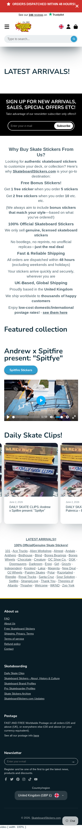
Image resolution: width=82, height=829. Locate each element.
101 (7, 551)
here (36, 735)
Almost (58, 551)
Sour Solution (65, 577)
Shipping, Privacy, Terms (19, 633)
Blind (38, 555)
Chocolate (24, 559)
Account (68, 26)
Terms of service (14, 638)
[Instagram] (24, 779)
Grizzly (66, 564)
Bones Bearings (55, 555)
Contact (9, 648)
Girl (56, 564)
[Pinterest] (18, 779)
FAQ (7, 618)
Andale (70, 551)
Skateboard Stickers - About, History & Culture (32, 678)
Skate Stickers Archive (17, 693)
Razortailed (65, 572)
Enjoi (48, 564)
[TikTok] (30, 779)
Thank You (48, 581)
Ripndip (10, 577)
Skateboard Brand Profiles (20, 683)
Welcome (41, 585)
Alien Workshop (40, 551)
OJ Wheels (14, 572)
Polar (51, 572)
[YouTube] (36, 779)
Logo (23, 26)
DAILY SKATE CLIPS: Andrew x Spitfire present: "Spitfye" (31, 483)
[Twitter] (12, 779)
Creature (40, 559)
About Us (9, 623)
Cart (75, 26)
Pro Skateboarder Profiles (19, 688)
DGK (72, 559)
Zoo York (68, 585)
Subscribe (63, 125)
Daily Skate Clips (14, 673)
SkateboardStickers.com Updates (24, 698)
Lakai (41, 568)
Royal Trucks (27, 577)
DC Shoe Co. (57, 559)
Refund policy (12, 643)
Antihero (10, 555)
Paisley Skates (35, 572)
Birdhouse (25, 555)
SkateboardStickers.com (46, 817)
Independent (13, 568)
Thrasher (26, 585)
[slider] (26, 417)
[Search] (74, 39)
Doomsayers (18, 564)
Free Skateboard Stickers (19, 628)
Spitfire (13, 581)
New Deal (69, 568)
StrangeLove (29, 581)
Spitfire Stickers (21, 370)
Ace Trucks (20, 551)
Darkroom (35, 564)
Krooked (29, 568)
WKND (55, 585)
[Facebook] (6, 779)
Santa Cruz (46, 577)
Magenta (54, 568)
